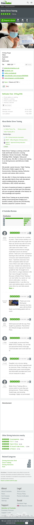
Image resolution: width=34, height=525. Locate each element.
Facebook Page (22, 503)
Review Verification (23, 496)
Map (27, 20)
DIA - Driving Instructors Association (15, 137)
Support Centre (6, 512)
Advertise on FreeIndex (8, 508)
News (3, 494)
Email (22, 20)
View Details (7, 105)
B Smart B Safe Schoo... (17, 446)
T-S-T (12, 441)
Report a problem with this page (9, 480)
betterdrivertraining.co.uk (11, 68)
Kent (3, 466)
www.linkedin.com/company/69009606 (16, 75)
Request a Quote (8, 20)
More (12, 288)
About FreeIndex (6, 491)
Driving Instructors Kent (9, 460)
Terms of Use (21, 491)
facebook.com (8, 70)
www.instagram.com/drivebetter (14, 78)
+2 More (6, 146)
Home (2, 6)
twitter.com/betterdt (10, 73)
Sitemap (4, 500)
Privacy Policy (21, 494)
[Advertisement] (17, 417)
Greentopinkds (14, 439)
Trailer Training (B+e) (9, 131)
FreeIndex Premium (7, 510)
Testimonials (5, 498)
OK (26, 523)
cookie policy (20, 523)
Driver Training (6, 462)
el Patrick (13, 449)
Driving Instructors (10, 6)
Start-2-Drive (14, 444)
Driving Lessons (22, 129)
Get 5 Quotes (5, 496)
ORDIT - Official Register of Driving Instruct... (17, 140)
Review (18, 20)
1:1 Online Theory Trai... (10, 129)
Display (28, 64)
